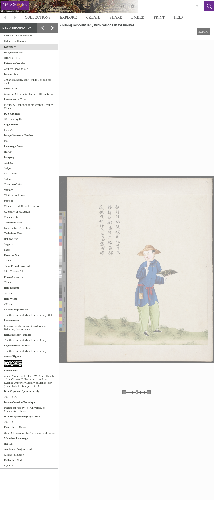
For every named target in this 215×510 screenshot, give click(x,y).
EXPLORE (68, 17)
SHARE (116, 17)
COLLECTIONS (38, 17)
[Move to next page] (15, 18)
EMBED (137, 17)
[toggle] (15, 47)
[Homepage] (79, 6)
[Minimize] (52, 38)
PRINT (159, 17)
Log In (121, 6)
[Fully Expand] (52, 28)
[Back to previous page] (5, 18)
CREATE (93, 17)
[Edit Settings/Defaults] (133, 6)
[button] (209, 6)
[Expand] (42, 28)
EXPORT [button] (203, 31)
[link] (197, 6)
